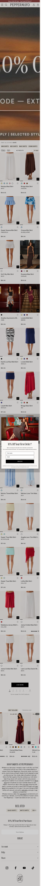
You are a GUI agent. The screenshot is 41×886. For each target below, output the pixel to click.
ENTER (20, 461)
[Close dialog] (37, 419)
